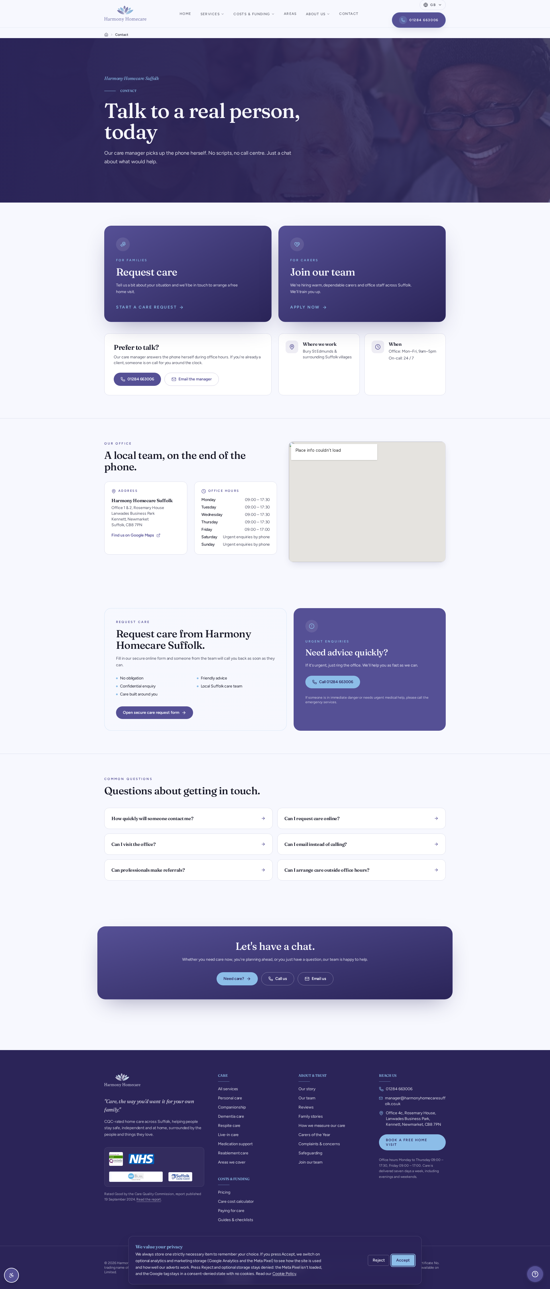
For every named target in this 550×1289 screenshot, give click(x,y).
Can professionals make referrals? (148, 870)
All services (228, 1088)
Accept (403, 1260)
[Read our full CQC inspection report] (116, 1159)
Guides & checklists (235, 1219)
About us (316, 14)
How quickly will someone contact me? (152, 818)
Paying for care (231, 1210)
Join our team (310, 1162)
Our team (306, 1098)
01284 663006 (424, 20)
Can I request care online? (312, 818)
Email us (319, 978)
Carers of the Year (314, 1134)
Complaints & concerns (319, 1143)
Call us (281, 978)
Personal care (230, 1098)
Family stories (310, 1116)
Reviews (305, 1107)
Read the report (148, 1199)
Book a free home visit (406, 1142)
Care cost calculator (236, 1201)
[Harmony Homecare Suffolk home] (125, 14)
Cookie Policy (284, 1273)
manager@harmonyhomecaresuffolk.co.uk (415, 1101)
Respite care (229, 1125)
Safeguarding (310, 1153)
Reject (379, 1260)
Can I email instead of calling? (315, 844)
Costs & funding (251, 14)
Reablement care (233, 1153)
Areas (290, 14)
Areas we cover (231, 1162)
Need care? (233, 978)
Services (210, 14)
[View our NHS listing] (141, 1159)
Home (185, 14)
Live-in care (228, 1134)
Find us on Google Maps (132, 535)
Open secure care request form (151, 712)
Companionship (232, 1107)
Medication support (235, 1143)
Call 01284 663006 (336, 681)
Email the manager (195, 379)
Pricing (224, 1192)
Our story (306, 1088)
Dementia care (231, 1116)
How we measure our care (321, 1125)
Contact (348, 14)
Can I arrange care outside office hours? (327, 870)
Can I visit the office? (133, 844)
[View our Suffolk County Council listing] (180, 1176)
